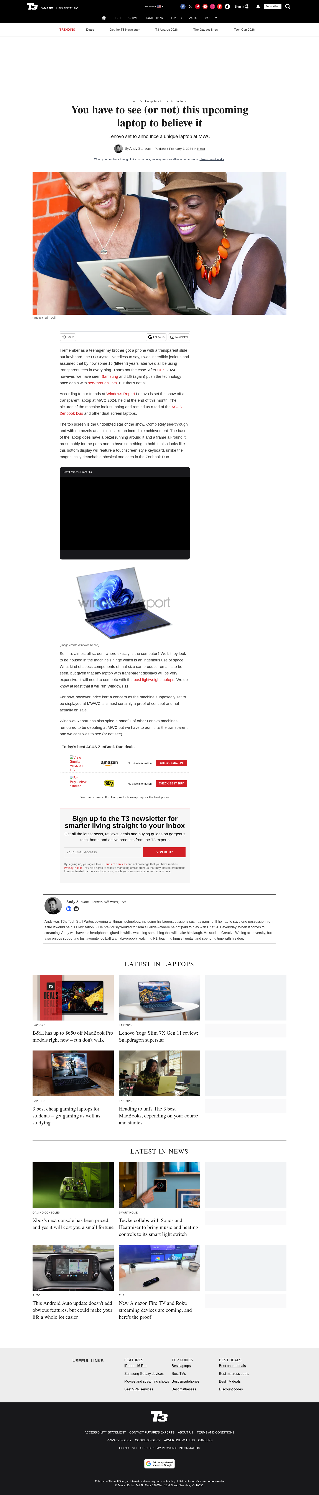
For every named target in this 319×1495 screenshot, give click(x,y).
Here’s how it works (212, 159)
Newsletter (181, 337)
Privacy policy (119, 1440)
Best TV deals (230, 1381)
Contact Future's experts (151, 1432)
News (201, 148)
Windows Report (120, 394)
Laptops (181, 101)
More (208, 18)
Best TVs (179, 1373)
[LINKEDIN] (70, 909)
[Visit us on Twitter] (190, 6)
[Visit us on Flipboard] (219, 6)
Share (70, 337)
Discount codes (231, 1389)
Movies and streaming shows (146, 1381)
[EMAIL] (77, 909)
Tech (117, 18)
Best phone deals (232, 1366)
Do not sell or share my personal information (159, 1448)
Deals (90, 29)
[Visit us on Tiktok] (227, 6)
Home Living (154, 18)
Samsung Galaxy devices (144, 1373)
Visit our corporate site (210, 1481)
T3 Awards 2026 (166, 29)
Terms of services (116, 864)
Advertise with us (179, 1440)
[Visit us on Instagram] (212, 6)
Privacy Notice (73, 867)
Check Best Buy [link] (171, 783)
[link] (78, 763)
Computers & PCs (156, 101)
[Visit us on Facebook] (183, 6)
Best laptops (181, 1366)
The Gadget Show (205, 29)
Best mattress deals (234, 1373)
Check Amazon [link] (171, 763)
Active (133, 18)
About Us (185, 1432)
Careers (205, 1440)
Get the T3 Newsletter (125, 29)
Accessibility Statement (105, 1432)
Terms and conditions (215, 1432)
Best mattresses (184, 1389)
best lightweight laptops (154, 680)
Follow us (158, 337)
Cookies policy (148, 1440)
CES (161, 370)
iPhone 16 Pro (135, 1366)
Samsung (110, 376)
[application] (125, 513)
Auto (193, 18)
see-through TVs (102, 383)
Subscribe (271, 6)
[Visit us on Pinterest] (197, 6)
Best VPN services (138, 1389)
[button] (125, 762)
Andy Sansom (140, 148)
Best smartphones (185, 1381)
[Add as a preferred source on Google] (159, 1463)
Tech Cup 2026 (244, 29)
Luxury (176, 18)
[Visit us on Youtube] (205, 6)
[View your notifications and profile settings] (258, 6)
